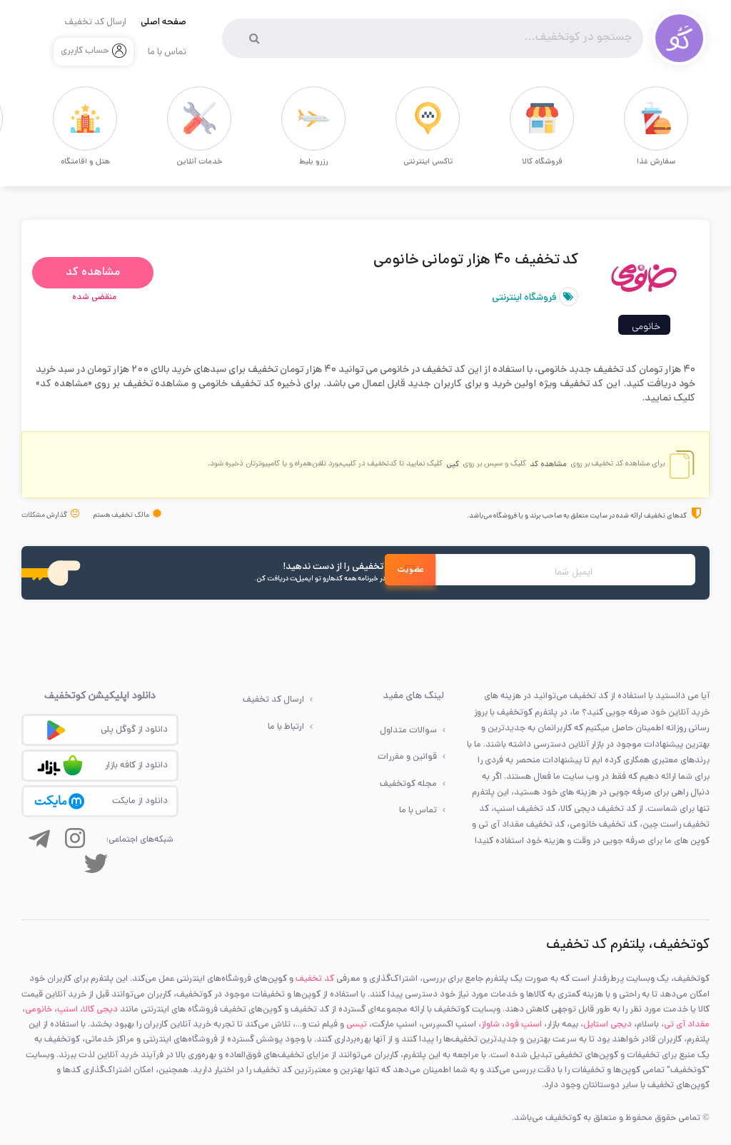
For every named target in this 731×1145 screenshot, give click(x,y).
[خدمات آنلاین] (174, 118)
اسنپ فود (523, 1024)
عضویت (410, 570)
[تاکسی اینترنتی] (403, 118)
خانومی (646, 327)
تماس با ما (167, 53)
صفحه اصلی (163, 23)
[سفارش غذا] (631, 118)
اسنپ (67, 1010)
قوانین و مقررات (407, 757)
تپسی (356, 1024)
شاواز (490, 1024)
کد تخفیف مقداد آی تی (521, 825)
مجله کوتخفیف (408, 784)
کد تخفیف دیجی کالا (598, 809)
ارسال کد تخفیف (95, 23)
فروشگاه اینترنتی (525, 298)
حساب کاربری (85, 51)
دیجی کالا (100, 1010)
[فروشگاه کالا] (517, 118)
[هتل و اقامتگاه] (60, 118)
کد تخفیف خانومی (603, 825)
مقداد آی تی (687, 1024)
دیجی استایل (607, 1024)
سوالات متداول (408, 730)
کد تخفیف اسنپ (524, 809)
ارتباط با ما (286, 727)
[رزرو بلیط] (288, 118)
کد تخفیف (315, 979)
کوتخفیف (515, 713)
